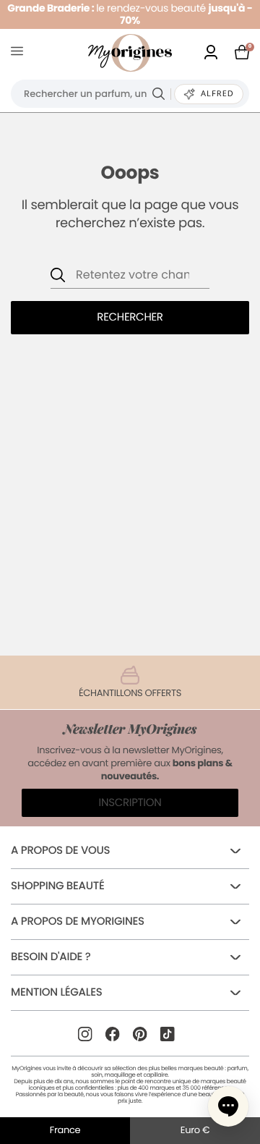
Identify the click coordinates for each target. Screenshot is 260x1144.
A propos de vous (60, 850)
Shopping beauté (57, 886)
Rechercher (129, 317)
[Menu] (20, 53)
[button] (228, 1106)
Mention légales (56, 992)
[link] (211, 53)
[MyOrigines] (130, 52)
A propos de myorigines (77, 921)
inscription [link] (130, 802)
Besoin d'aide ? (50, 957)
